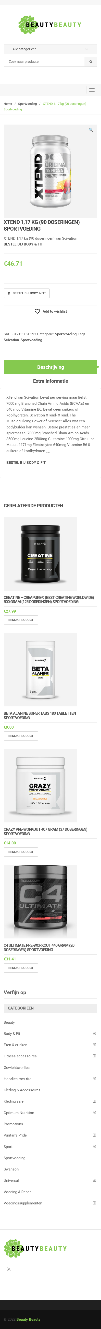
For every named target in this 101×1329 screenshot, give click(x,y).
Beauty (9, 1022)
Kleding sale (14, 1101)
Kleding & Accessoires (22, 1090)
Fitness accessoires (20, 1056)
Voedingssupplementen (23, 1203)
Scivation (11, 340)
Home (8, 104)
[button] (91, 130)
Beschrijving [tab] (50, 367)
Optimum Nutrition (19, 1113)
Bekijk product (21, 620)
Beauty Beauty (28, 1319)
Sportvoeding (27, 104)
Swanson (11, 1169)
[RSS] (9, 1269)
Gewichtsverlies (17, 1067)
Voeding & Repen (17, 1192)
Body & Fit (12, 1033)
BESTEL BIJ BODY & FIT (23, 244)
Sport (8, 1147)
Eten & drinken (15, 1045)
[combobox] (50, 62)
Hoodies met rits (17, 1079)
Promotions (13, 1124)
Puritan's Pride (15, 1135)
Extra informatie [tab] (50, 381)
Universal (11, 1180)
